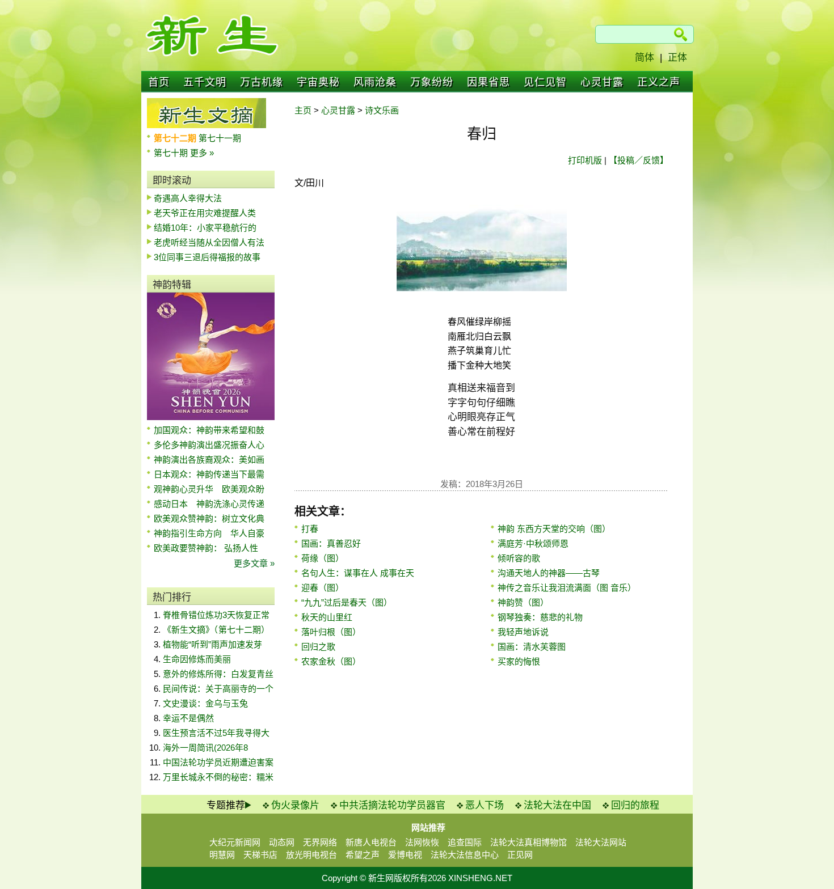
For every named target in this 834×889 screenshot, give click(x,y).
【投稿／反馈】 (638, 160)
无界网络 (320, 842)
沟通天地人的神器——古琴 (549, 573)
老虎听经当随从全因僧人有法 (209, 242)
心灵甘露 (602, 82)
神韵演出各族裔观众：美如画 (209, 459)
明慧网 (222, 855)
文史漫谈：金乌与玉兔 (205, 703)
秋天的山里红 (326, 617)
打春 (309, 529)
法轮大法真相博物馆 (528, 842)
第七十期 (172, 153)
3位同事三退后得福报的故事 (207, 257)
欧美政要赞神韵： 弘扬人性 (206, 548)
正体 (677, 57)
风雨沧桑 (375, 82)
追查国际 (465, 842)
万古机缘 (261, 82)
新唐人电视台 (371, 842)
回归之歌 (318, 646)
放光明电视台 (311, 855)
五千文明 (204, 82)
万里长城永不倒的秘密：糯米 (218, 777)
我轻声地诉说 (523, 632)
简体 (644, 57)
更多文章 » (254, 563)
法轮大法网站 (600, 842)
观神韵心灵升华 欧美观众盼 (209, 489)
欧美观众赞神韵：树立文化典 (209, 518)
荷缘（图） (322, 558)
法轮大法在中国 (557, 805)
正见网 (520, 855)
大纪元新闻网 (234, 842)
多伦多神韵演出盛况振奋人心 (209, 445)
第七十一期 (220, 138)
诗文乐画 (382, 110)
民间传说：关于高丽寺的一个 (218, 688)
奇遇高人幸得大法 (188, 198)
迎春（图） (322, 587)
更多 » (202, 153)
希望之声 (363, 855)
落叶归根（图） (331, 632)
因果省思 (488, 82)
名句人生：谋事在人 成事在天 (357, 573)
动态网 (281, 842)
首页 (159, 82)
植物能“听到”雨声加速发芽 (212, 644)
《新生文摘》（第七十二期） (216, 629)
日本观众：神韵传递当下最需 (209, 474)
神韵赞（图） (523, 602)
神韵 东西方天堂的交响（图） (554, 529)
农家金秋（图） (331, 661)
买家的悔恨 (519, 661)
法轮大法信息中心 (465, 855)
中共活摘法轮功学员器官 (392, 805)
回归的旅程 (635, 805)
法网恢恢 (422, 842)
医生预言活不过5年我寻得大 (216, 733)
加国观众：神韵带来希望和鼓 (209, 430)
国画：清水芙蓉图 (532, 646)
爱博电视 (405, 855)
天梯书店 (260, 855)
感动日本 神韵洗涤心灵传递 (209, 504)
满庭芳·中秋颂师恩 (533, 543)
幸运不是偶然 (188, 718)
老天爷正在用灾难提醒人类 (205, 213)
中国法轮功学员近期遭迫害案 (218, 762)
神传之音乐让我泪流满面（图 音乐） (567, 587)
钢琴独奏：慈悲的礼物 (540, 617)
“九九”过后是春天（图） (346, 602)
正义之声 (658, 82)
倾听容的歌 (519, 558)
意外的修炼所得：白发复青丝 (218, 674)
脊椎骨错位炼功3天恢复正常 (216, 615)
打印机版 (585, 160)
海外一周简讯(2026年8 (205, 747)
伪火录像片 (295, 805)
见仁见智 (545, 82)
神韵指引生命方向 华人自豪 (209, 533)
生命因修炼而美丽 (197, 659)
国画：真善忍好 (331, 543)
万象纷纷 (431, 82)
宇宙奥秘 (318, 82)
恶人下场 (484, 805)
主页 (302, 110)
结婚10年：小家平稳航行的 (205, 227)
